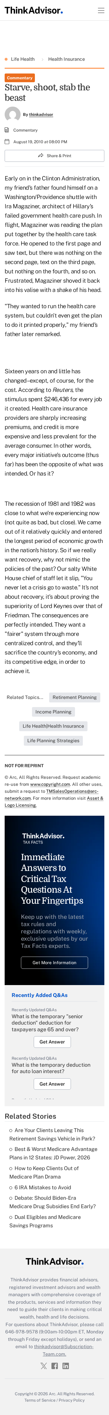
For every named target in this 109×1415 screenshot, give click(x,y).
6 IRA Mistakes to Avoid (43, 1187)
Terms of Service (40, 1400)
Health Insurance (66, 59)
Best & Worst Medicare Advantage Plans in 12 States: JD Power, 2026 (53, 1153)
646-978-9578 (21, 1332)
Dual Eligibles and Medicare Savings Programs (45, 1221)
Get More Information (54, 962)
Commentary (20, 78)
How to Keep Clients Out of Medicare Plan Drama (44, 1172)
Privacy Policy (72, 1400)
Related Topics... (25, 697)
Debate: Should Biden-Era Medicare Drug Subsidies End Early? (52, 1202)
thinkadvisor (41, 114)
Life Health (23, 59)
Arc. (52, 1393)
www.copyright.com (50, 784)
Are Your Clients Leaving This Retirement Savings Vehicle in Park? (52, 1134)
